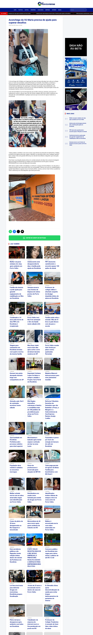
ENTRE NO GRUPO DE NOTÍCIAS (36, 238)
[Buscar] (85, 9)
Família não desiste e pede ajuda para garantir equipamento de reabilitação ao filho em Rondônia (77, 137)
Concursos (40, 9)
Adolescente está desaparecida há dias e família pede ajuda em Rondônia (51, 13)
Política (20, 9)
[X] (18, 231)
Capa (15, 9)
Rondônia (33, 9)
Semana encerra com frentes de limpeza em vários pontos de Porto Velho (77, 144)
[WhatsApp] (10, 231)
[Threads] (22, 231)
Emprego (47, 9)
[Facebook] (14, 231)
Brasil (59, 9)
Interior (54, 9)
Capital (27, 9)
